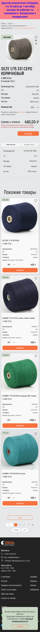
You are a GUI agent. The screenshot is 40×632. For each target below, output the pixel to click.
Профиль (33, 576)
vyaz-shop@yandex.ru (12, 557)
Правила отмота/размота (11, 585)
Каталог (4, 581)
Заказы (33, 585)
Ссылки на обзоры (8, 598)
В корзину (28, 133)
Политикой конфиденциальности (22, 620)
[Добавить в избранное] (36, 37)
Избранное (34, 589)
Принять (20, 626)
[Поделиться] (36, 43)
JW (38, 621)
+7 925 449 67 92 (10, 554)
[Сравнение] (36, 41)
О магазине (5, 576)
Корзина (33, 581)
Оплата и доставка (8, 589)
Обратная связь (7, 593)
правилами (22, 112)
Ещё (20, 517)
